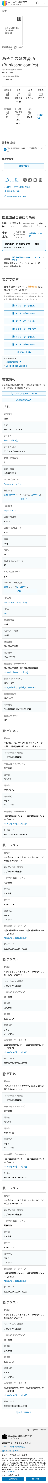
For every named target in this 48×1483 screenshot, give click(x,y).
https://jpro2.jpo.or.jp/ (14, 823)
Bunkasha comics (12, 484)
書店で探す (24, 166)
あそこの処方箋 (11, 440)
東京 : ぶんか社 (11, 510)
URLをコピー (16, 182)
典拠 (22, 499)
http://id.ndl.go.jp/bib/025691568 (20, 687)
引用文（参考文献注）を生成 (18, 186)
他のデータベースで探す (17, 196)
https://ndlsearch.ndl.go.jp (16, 672)
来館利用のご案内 (35, 234)
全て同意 (35, 1478)
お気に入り (8, 182)
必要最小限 (13, 1478)
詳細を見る (40, 116)
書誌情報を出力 (13, 191)
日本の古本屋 (12, 361)
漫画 (6, 587)
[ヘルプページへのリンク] (15, 48)
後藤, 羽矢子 (9, 495)
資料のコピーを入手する (12, 1450)
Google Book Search (16, 365)
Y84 (5, 613)
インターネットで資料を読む (13, 1446)
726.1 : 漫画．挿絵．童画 (15, 602)
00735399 (35, 495)
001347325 (21, 587)
